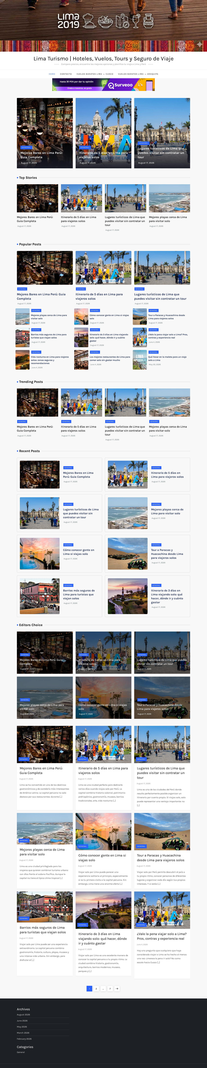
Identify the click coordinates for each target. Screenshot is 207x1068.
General (26, 147)
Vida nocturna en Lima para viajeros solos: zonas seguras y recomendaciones (50, 360)
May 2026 (22, 1026)
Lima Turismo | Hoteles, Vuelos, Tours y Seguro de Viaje (104, 58)
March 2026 (23, 1032)
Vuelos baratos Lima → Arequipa (138, 74)
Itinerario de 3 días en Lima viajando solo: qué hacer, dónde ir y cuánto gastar (109, 337)
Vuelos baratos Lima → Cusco (95, 74)
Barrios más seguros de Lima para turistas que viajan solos (79, 594)
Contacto (66, 74)
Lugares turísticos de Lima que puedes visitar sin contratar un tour (161, 153)
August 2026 (23, 1014)
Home (52, 74)
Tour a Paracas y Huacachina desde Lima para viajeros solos (167, 553)
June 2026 (22, 1020)
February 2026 (24, 1038)
